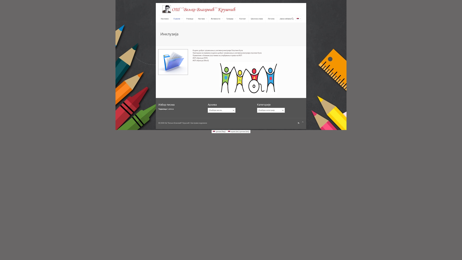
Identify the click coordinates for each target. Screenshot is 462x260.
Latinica (171, 109)
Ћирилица (162, 109)
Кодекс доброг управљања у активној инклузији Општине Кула (218, 50)
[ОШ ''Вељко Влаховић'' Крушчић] (201, 9)
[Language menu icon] (298, 19)
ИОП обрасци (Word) (201, 61)
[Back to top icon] (303, 122)
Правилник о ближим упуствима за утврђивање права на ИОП (217, 55)
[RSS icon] (298, 123)
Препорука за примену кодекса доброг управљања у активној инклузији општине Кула (227, 53)
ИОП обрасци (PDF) (200, 58)
